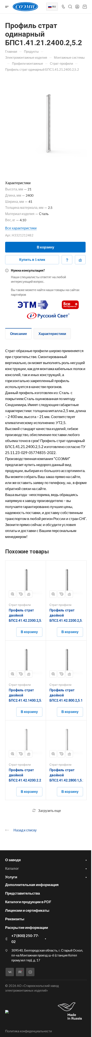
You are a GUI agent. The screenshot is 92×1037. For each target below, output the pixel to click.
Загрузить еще (49, 810)
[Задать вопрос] (67, 259)
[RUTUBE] (20, 972)
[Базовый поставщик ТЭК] (7, 1011)
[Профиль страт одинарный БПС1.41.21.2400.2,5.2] (46, 122)
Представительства (22, 893)
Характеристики (52, 334)
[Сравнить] (80, 259)
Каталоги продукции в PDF (28, 902)
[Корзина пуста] (84, 6)
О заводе (13, 860)
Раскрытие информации (26, 927)
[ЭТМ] (33, 303)
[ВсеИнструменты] (70, 303)
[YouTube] (30, 972)
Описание (18, 334)
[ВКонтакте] (10, 972)
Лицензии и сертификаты (27, 910)
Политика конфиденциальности (28, 1031)
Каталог (12, 868)
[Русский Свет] (48, 314)
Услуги (11, 877)
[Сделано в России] (71, 1011)
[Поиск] (70, 7)
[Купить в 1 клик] (20, 594)
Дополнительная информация (32, 884)
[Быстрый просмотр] (12, 594)
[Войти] (77, 7)
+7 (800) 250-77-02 (25, 938)
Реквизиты (14, 919)
